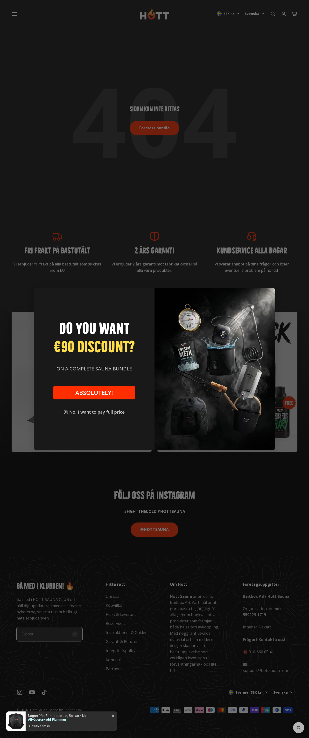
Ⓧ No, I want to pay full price (94, 412)
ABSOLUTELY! (94, 393)
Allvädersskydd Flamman (47, 719)
